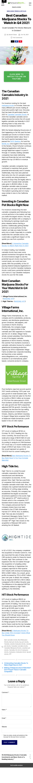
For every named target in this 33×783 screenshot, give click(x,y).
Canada (6, 644)
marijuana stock (21, 652)
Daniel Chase (13, 34)
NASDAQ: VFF (8, 299)
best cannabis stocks (10, 640)
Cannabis (12, 650)
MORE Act (6, 144)
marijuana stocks (8, 105)
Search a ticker (16, 7)
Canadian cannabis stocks (17, 114)
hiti (16, 650)
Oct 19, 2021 (25, 34)
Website (4, 727)
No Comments (17, 37)
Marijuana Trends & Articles (16, 11)
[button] (12, 41)
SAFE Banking (15, 141)
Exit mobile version (16, 765)
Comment (5, 692)
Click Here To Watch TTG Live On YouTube (16, 76)
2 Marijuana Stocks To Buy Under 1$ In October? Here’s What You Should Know (16, 633)
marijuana (12, 652)
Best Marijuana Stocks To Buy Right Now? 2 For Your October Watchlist (16, 458)
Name (4, 710)
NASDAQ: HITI (19, 301)
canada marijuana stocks (17, 644)
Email (4, 718)
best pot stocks (14, 642)
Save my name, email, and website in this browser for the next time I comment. (15, 736)
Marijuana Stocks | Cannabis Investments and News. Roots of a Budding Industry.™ (14, 757)
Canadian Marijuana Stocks (12, 648)
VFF (10, 654)
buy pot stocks (23, 642)
